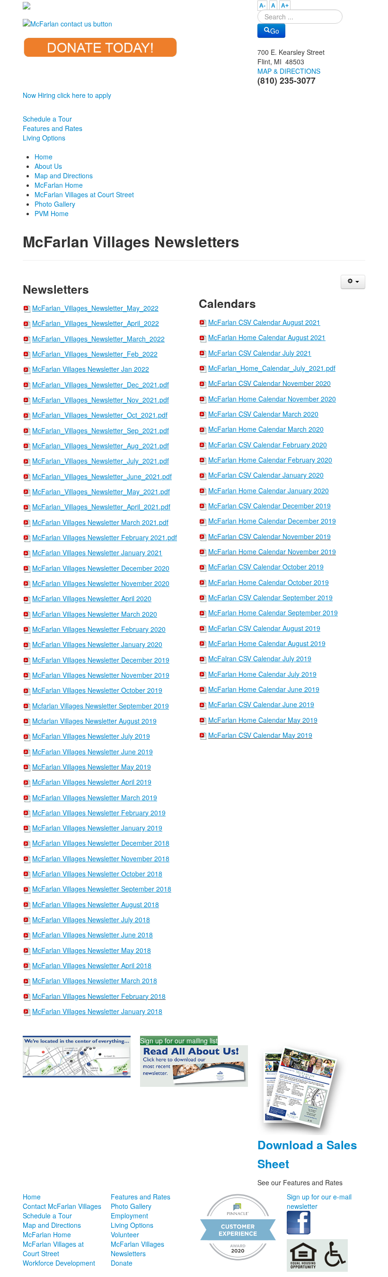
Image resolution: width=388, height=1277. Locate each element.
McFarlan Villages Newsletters (137, 1248)
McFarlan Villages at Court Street (53, 1248)
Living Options (44, 137)
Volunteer (125, 1234)
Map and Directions (52, 1225)
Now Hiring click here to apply (67, 95)
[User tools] (353, 282)
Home (32, 1196)
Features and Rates (52, 128)
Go (274, 30)
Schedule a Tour (47, 118)
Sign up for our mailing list (179, 1040)
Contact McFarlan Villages (62, 1206)
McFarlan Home (47, 1234)
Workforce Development (59, 1263)
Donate (121, 1263)
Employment (129, 1215)
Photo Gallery (131, 1206)
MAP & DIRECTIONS (288, 71)
